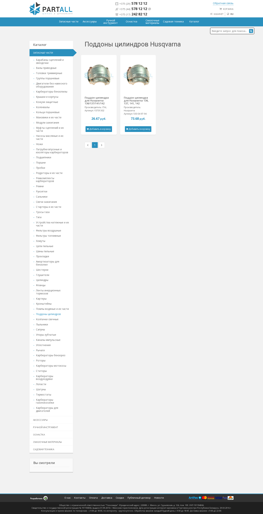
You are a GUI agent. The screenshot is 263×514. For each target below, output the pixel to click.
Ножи (39, 144)
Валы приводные (46, 68)
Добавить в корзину (100, 129)
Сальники (41, 196)
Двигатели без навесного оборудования (51, 85)
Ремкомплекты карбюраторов (45, 179)
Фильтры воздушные (48, 230)
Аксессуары (40, 419)
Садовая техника (43, 449)
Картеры (41, 298)
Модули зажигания (47, 122)
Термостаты (43, 394)
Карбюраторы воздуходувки (44, 377)
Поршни (41, 162)
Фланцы (40, 285)
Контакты (80, 497)
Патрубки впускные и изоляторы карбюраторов (52, 151)
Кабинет (218, 14)
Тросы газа (43, 212)
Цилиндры (42, 280)
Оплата (93, 497)
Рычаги (40, 350)
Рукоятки (41, 191)
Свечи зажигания (46, 201)
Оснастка (39, 434)
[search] (251, 31)
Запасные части (43, 52)
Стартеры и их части (48, 207)
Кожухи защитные (47, 102)
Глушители (42, 275)
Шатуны (41, 389)
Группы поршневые (47, 78)
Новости (159, 497)
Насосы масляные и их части (49, 137)
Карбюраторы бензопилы (51, 91)
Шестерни (42, 269)
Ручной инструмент (45, 427)
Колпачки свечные (47, 319)
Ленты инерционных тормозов (48, 292)
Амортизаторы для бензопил (47, 263)
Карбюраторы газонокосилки (45, 401)
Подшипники (43, 157)
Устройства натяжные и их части (52, 224)
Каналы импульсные (48, 340)
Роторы (40, 360)
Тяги (39, 217)
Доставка (106, 497)
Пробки (40, 167)
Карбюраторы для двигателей (47, 409)
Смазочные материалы (47, 442)
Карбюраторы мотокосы (51, 365)
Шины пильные (45, 251)
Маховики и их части (48, 117)
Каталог (194, 21)
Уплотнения (43, 345)
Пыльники (42, 324)
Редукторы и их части (49, 173)
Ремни (40, 186)
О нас (67, 497)
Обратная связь (223, 3)
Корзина (228, 9)
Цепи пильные (44, 246)
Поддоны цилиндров (48, 314)
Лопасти (41, 384)
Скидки (120, 497)
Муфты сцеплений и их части (50, 129)
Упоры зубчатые (46, 334)
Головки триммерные (49, 73)
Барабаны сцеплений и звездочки (50, 61)
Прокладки (42, 256)
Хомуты (40, 241)
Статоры (41, 371)
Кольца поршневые (48, 112)
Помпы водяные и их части (52, 309)
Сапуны (40, 329)
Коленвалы (43, 107)
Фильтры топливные (48, 235)
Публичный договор (139, 497)
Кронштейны (44, 303)
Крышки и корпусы (47, 96)
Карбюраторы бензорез (50, 355)
